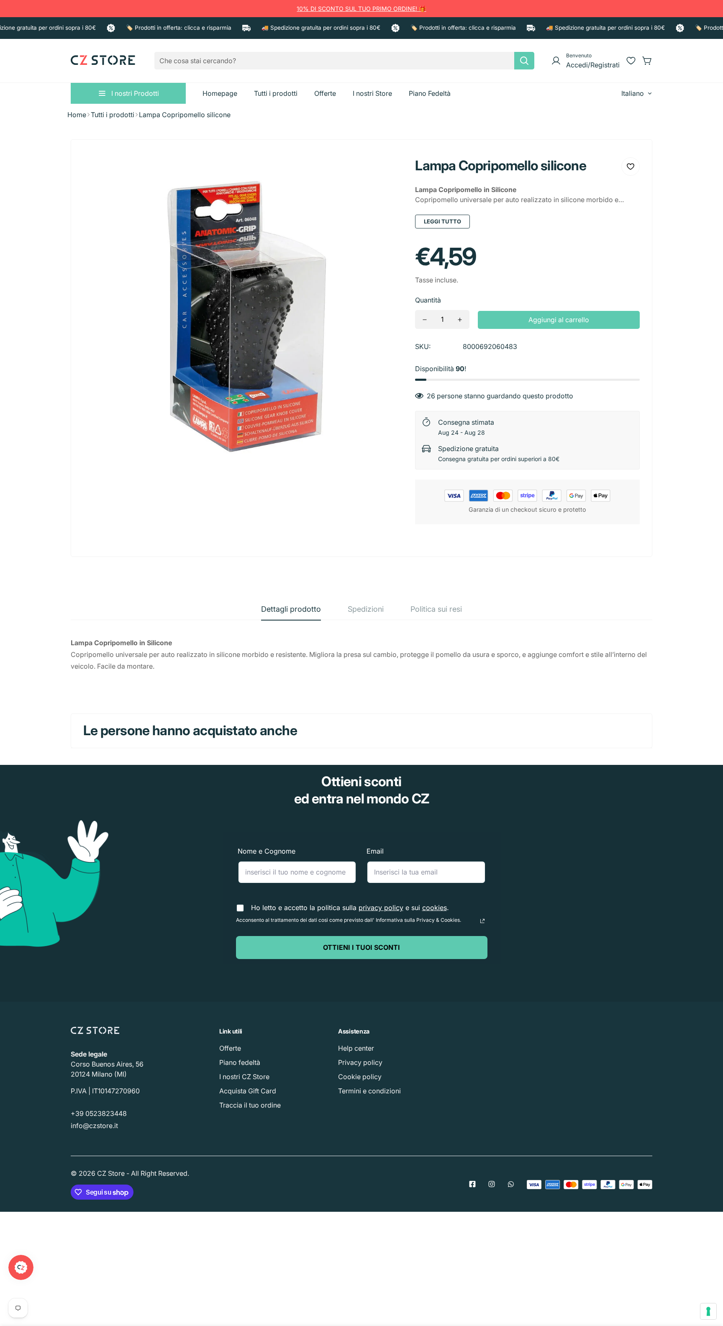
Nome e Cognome (266, 851)
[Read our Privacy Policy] (482, 921)
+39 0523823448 (99, 1113)
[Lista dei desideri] (631, 61)
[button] (647, 61)
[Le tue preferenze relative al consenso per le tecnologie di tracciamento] (708, 1311)
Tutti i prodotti (112, 114)
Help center (356, 1048)
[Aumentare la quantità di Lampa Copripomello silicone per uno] (460, 319)
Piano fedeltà (239, 1062)
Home (76, 114)
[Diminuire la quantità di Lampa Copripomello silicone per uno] (424, 319)
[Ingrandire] (385, 170)
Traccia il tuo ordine (250, 1105)
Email (375, 851)
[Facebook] (472, 1184)
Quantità (428, 300)
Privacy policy (360, 1062)
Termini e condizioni (369, 1091)
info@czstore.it (94, 1125)
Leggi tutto (442, 221)
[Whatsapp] (511, 1184)
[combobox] (344, 60)
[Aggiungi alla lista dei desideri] (630, 166)
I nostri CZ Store (244, 1076)
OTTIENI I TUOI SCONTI (361, 947)
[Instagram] (491, 1184)
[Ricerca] (524, 60)
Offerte (230, 1048)
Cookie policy (360, 1076)
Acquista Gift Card (247, 1091)
